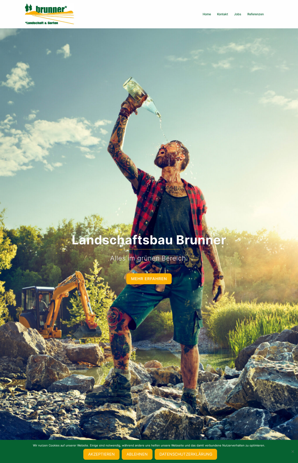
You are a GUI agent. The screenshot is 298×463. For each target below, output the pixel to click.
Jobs (237, 14)
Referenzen (255, 14)
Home (207, 14)
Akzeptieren (101, 454)
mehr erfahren (149, 278)
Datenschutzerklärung (185, 454)
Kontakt (222, 14)
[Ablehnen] (292, 451)
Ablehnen (137, 454)
